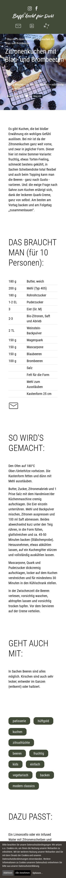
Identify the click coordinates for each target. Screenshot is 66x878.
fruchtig (39, 753)
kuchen (17, 732)
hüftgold (43, 721)
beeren (17, 753)
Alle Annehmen (22, 872)
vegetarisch (20, 775)
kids (15, 764)
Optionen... (37, 873)
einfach (35, 764)
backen (45, 775)
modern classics (24, 786)
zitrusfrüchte (21, 743)
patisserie (19, 721)
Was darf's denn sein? (19, 39)
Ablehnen (7, 872)
